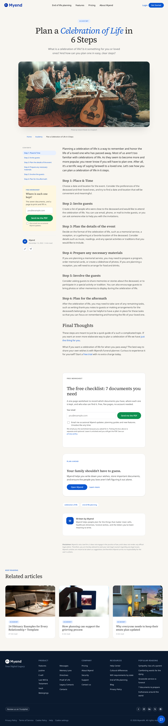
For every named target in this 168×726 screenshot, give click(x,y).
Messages (64, 665)
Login (145, 5)
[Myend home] (13, 5)
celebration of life (70, 505)
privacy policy (72, 434)
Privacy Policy (116, 689)
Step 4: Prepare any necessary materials (35, 168)
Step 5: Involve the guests (34, 174)
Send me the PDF (39, 218)
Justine (42, 670)
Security (85, 675)
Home (29, 137)
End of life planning (118, 680)
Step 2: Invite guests (32, 158)
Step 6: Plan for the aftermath (35, 179)
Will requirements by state (121, 675)
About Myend (87, 670)
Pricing (85, 665)
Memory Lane (66, 670)
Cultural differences (119, 670)
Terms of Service (26, 720)
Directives (64, 675)
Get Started (156, 5)
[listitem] (138, 709)
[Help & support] (161, 719)
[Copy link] (25, 249)
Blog (112, 684)
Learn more (94, 487)
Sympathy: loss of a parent (150, 665)
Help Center (115, 665)
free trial (87, 354)
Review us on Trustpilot (17, 709)
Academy (84, 21)
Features (42, 665)
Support (85, 680)
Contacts (63, 689)
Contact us (86, 684)
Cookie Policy (41, 720)
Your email (71, 410)
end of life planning (89, 505)
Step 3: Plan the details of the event (38, 162)
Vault (41, 688)
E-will (41, 675)
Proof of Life (65, 680)
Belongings (44, 693)
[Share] (30, 249)
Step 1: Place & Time (32, 153)
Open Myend (77, 487)
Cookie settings (62, 720)
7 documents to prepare (149, 687)
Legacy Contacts (67, 684)
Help (51, 720)
